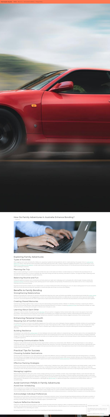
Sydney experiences (65, 358)
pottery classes (92, 295)
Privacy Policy (39, 1)
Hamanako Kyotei (6, 2)
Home (15, 1)
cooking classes (34, 333)
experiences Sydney (18, 281)
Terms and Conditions (29, 1)
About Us (20, 1)
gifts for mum (52, 378)
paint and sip (18, 324)
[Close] (108, 405)
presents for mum (72, 305)
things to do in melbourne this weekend (23, 265)
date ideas (41, 312)
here (103, 413)
